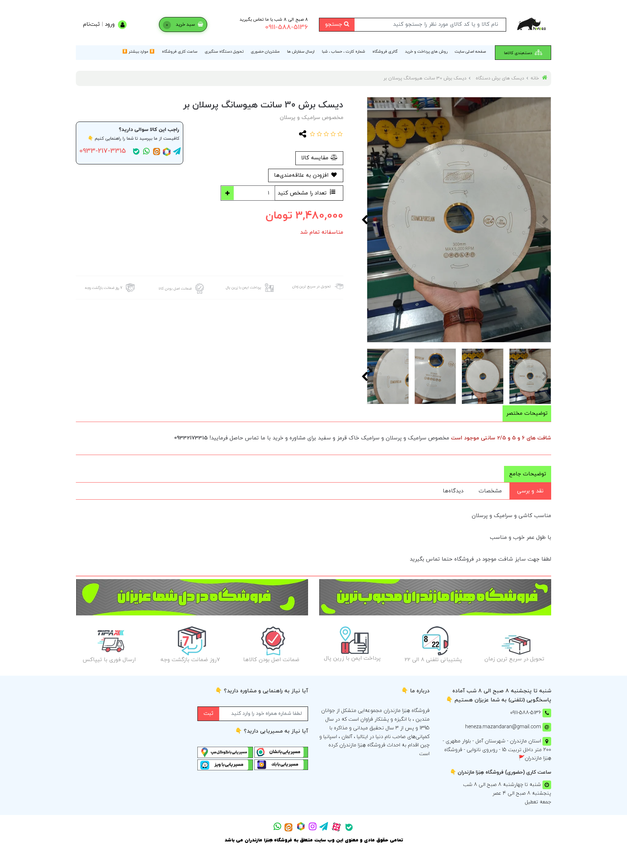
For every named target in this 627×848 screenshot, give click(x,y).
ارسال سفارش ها (301, 51)
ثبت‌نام (91, 24)
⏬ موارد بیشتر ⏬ (138, 51)
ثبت (208, 713)
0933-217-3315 (102, 151)
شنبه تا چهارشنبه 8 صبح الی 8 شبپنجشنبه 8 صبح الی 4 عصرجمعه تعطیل (507, 793)
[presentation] (545, 219)
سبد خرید (181, 24)
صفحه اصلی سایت (470, 51)
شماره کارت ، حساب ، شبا (343, 51)
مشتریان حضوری (265, 51)
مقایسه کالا (315, 158)
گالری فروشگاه (385, 51)
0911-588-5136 (286, 27)
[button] (339, 135)
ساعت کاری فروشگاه (179, 51)
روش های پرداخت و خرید (426, 51)
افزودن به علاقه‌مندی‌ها (302, 175)
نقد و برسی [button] (530, 491)
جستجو (334, 24)
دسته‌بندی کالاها (518, 53)
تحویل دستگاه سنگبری (224, 51)
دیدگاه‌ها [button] (453, 491)
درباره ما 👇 (415, 691)
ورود (110, 24)
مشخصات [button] (490, 491)
